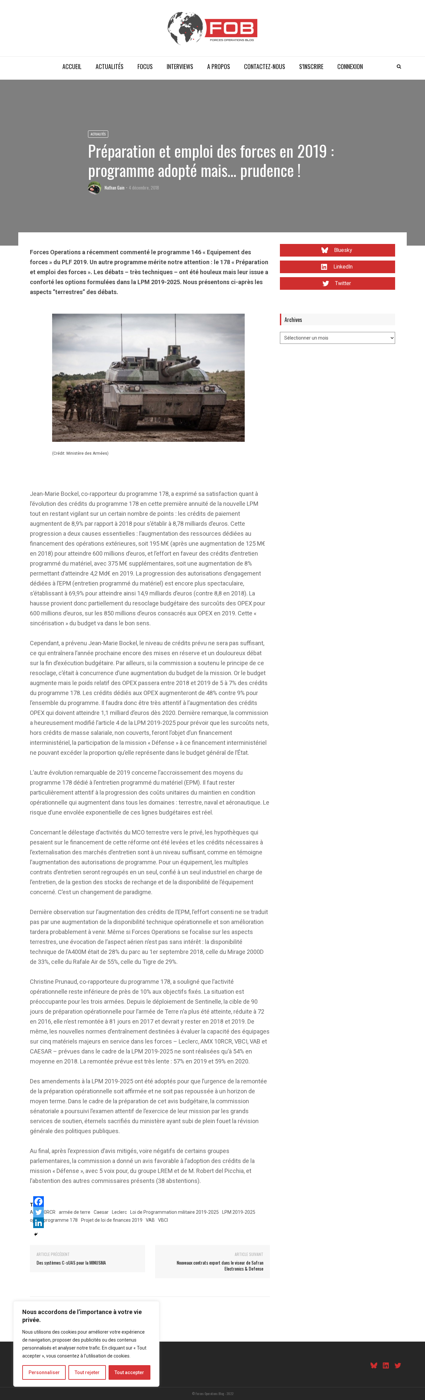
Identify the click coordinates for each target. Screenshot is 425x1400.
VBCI (163, 1220)
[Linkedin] (38, 1222)
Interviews (180, 66)
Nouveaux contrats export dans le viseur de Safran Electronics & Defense (220, 1265)
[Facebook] (38, 1201)
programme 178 (60, 1220)
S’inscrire (311, 66)
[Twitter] (38, 1212)
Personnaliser (44, 1372)
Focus (145, 66)
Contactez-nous (264, 66)
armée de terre (74, 1212)
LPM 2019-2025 (238, 1212)
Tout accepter (129, 1372)
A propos (218, 66)
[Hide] (36, 1234)
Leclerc (119, 1212)
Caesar (101, 1212)
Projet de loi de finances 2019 (111, 1220)
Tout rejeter (87, 1372)
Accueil (72, 66)
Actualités (110, 66)
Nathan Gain (115, 187)
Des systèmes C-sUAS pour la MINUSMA (71, 1262)
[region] (86, 1344)
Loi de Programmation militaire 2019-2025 (174, 1212)
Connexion (350, 66)
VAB (150, 1220)
